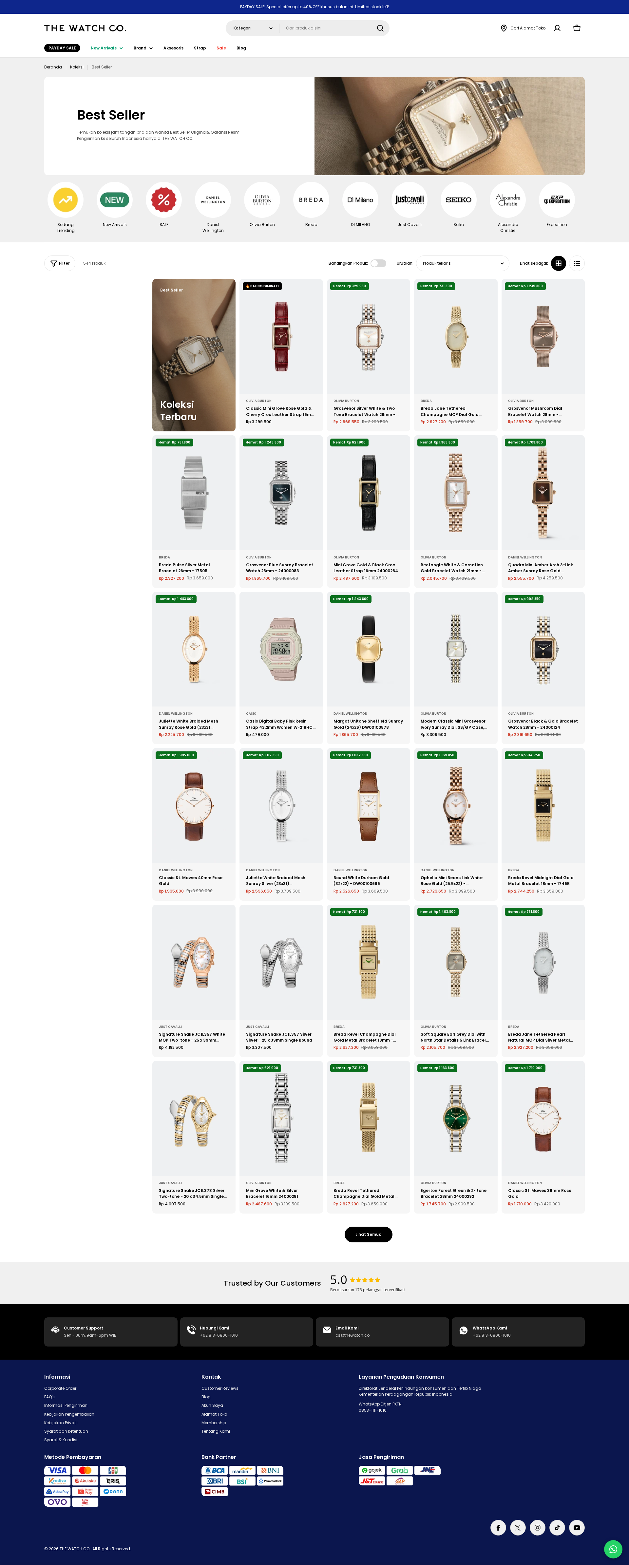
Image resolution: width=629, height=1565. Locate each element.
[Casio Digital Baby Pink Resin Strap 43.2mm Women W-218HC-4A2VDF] (281, 649)
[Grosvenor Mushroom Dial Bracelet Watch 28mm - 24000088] (543, 336)
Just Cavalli (170, 1027)
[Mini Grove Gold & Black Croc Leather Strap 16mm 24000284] (368, 492)
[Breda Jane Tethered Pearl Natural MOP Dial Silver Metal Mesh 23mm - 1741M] (543, 962)
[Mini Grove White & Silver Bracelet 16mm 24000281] (281, 1118)
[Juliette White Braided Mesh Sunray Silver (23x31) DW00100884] (281, 805)
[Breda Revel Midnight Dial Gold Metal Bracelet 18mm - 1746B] (543, 805)
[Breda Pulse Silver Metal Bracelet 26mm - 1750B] (194, 492)
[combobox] (308, 28)
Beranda (53, 67)
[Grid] (558, 263)
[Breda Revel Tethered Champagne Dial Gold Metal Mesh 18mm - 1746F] (368, 1118)
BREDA (426, 401)
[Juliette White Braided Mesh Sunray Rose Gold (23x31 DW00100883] (194, 649)
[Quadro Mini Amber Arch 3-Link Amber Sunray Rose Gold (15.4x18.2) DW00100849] (543, 492)
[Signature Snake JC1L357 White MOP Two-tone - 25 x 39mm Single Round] (194, 962)
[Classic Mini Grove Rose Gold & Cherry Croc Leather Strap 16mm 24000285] (281, 336)
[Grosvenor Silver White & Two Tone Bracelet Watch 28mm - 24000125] (368, 336)
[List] (577, 263)
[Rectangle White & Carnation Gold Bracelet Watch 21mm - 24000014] (455, 492)
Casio (251, 713)
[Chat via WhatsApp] (613, 1549)
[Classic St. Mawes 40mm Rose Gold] (194, 805)
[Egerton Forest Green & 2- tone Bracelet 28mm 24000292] (455, 1118)
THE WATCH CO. (75, 1549)
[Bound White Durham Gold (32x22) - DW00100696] (368, 805)
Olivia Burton (259, 401)
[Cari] (380, 28)
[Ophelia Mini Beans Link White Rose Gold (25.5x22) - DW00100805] (455, 805)
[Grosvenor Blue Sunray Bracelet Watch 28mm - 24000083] (281, 492)
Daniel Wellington (525, 557)
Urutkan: (405, 263)
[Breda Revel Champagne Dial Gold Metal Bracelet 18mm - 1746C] (368, 962)
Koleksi (77, 67)
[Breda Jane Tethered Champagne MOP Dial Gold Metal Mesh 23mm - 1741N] (455, 336)
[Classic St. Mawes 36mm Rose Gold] (543, 1118)
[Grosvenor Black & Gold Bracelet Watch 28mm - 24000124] (543, 649)
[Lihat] (313, 293)
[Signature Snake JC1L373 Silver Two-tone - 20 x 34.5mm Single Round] (194, 1118)
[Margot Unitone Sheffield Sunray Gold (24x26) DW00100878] (368, 649)
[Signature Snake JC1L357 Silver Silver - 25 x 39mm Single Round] (281, 962)
